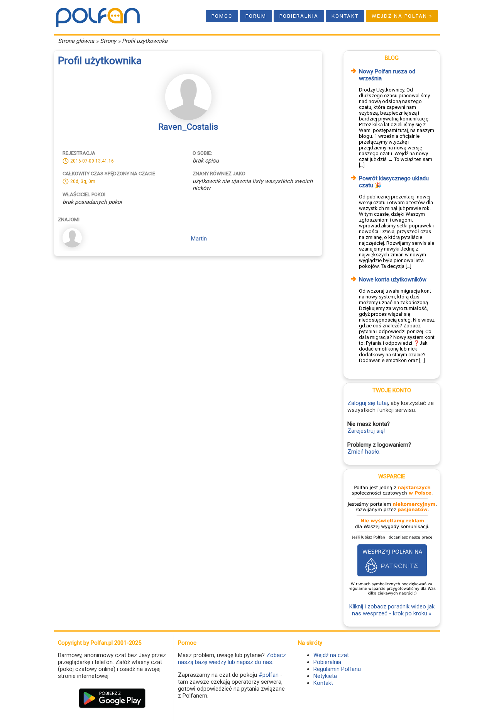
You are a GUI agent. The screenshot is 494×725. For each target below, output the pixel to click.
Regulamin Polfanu (337, 669)
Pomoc (221, 16)
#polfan (269, 674)
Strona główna (76, 40)
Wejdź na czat (331, 655)
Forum (255, 16)
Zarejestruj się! (366, 430)
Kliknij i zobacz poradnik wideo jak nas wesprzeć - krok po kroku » (392, 610)
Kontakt (345, 16)
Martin (199, 238)
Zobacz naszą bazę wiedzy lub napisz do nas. (232, 659)
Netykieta (325, 675)
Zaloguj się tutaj (367, 403)
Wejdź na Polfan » (402, 16)
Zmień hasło (363, 451)
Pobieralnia (298, 16)
